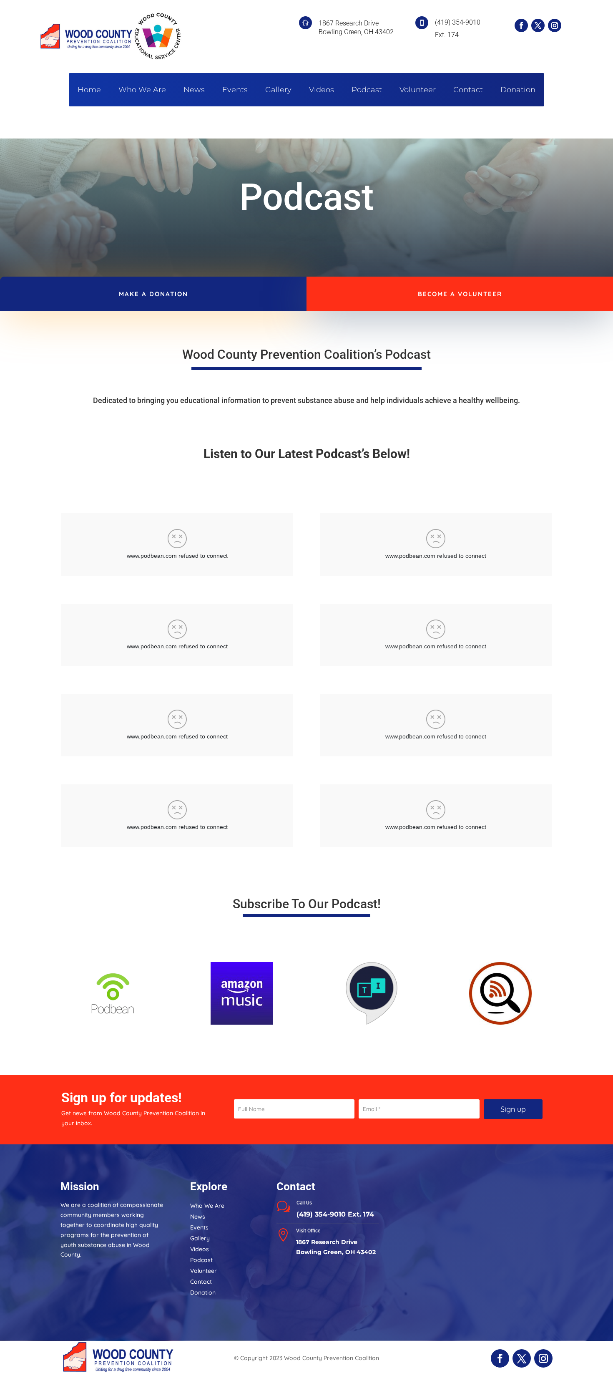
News (194, 90)
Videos (321, 90)
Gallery (278, 90)
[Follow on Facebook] (521, 25)
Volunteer (417, 90)
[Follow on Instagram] (554, 25)
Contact (468, 90)
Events (235, 90)
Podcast (367, 90)
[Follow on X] (538, 25)
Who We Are (142, 90)
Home (89, 90)
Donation (517, 90)
